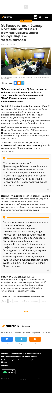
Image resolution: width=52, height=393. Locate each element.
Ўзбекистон (6, 296)
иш (10, 301)
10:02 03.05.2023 (8, 44)
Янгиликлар (6, 333)
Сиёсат (18, 333)
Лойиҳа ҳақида (16, 353)
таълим (16, 301)
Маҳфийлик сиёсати (29, 356)
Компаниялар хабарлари (11, 356)
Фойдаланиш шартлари (32, 353)
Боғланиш (5, 353)
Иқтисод (36, 333)
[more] (48, 189)
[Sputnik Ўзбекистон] (7, 18)
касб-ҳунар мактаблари (30, 301)
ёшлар (4, 301)
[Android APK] (8, 372)
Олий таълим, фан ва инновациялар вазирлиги (28, 296)
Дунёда (26, 333)
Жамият (43, 301)
